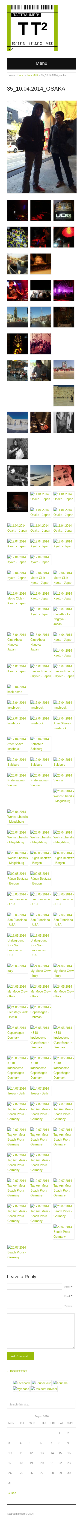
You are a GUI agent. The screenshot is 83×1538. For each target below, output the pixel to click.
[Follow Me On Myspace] (21, 1388)
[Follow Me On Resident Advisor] (44, 1388)
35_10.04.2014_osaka (36, 89)
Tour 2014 (32, 75)
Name (68, 1286)
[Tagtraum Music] (32, 27)
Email (68, 1296)
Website (68, 1305)
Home (21, 75)
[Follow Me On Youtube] (60, 1383)
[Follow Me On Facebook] (21, 1383)
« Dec (12, 1493)
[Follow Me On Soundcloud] (41, 1383)
